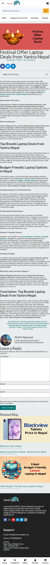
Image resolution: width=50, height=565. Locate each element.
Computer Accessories (18, 18)
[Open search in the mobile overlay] (25, 10)
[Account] (35, 562)
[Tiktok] (25, 519)
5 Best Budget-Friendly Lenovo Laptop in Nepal (21, 486)
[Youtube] (13, 519)
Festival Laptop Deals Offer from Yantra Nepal (30, 323)
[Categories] (14, 562)
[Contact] (45, 562)
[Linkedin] (17, 519)
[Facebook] (5, 519)
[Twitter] (21, 519)
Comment (4, 356)
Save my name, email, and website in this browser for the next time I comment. (24, 402)
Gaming (45, 18)
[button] (2, 66)
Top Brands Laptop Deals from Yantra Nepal (34, 328)
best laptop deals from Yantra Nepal (22, 93)
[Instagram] (9, 519)
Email (3, 392)
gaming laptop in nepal (18, 325)
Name (3, 384)
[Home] (4, 562)
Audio (4, 18)
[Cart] (47, 3)
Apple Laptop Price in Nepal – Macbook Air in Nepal (23, 451)
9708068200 (16, 538)
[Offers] (25, 562)
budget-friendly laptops (27, 180)
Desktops (34, 18)
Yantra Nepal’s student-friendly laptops (24, 237)
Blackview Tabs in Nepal (11, 446)
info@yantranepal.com (19, 534)
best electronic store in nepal (19, 321)
